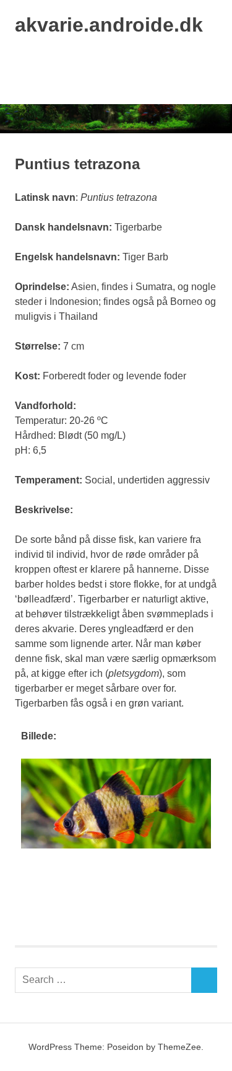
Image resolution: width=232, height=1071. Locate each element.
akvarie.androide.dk (109, 25)
